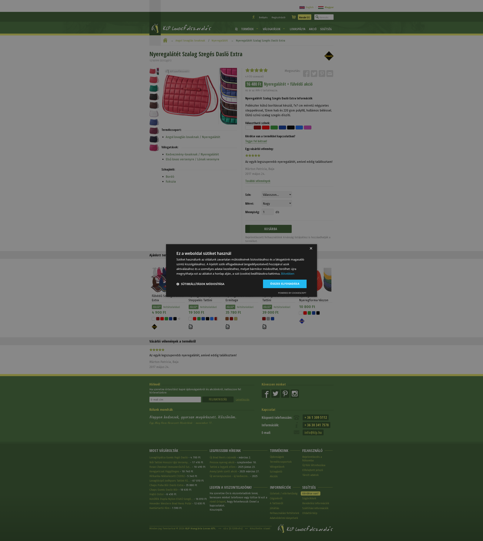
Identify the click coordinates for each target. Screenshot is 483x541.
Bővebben (287, 273)
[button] (200, 284)
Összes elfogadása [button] (284, 284)
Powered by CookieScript (292, 293)
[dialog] (241, 270)
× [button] (310, 248)
